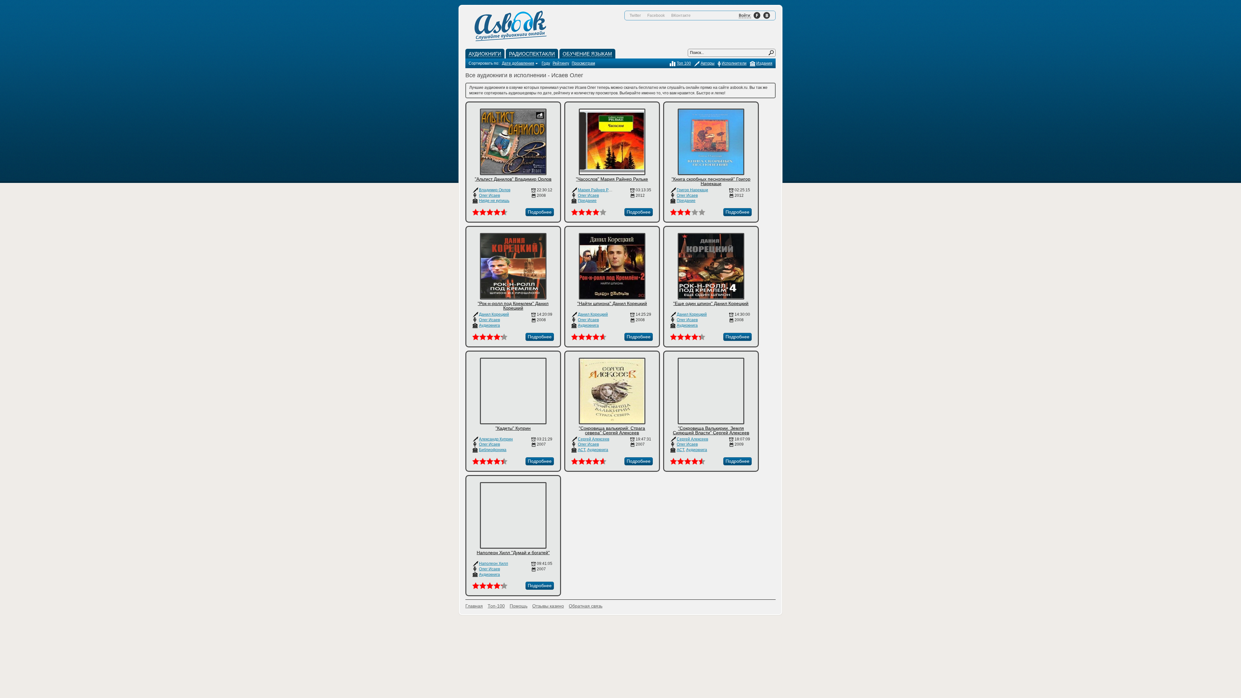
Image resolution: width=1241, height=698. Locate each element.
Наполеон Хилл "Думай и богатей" (513, 552)
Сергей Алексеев (593, 439)
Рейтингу (561, 63)
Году (546, 63)
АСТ (581, 450)
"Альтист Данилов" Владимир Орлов (513, 179)
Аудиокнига (489, 325)
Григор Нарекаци (692, 190)
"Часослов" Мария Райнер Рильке (612, 179)
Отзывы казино (548, 605)
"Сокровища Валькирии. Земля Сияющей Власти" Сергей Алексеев (711, 430)
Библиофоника (492, 450)
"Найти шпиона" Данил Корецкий (612, 303)
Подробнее (540, 212)
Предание (587, 200)
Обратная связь (585, 605)
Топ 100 (684, 63)
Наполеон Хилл (493, 563)
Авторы (708, 63)
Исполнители (734, 63)
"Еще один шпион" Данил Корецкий (710, 303)
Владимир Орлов (494, 190)
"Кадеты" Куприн (513, 428)
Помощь (518, 605)
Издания (764, 63)
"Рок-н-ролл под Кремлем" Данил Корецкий (513, 306)
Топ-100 (496, 605)
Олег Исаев (489, 195)
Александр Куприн (496, 439)
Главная (474, 605)
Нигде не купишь (494, 200)
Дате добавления (518, 63)
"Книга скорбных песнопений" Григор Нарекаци (711, 181)
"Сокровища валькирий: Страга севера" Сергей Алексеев (612, 430)
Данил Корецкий (494, 314)
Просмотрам (583, 63)
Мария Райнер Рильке (598, 190)
